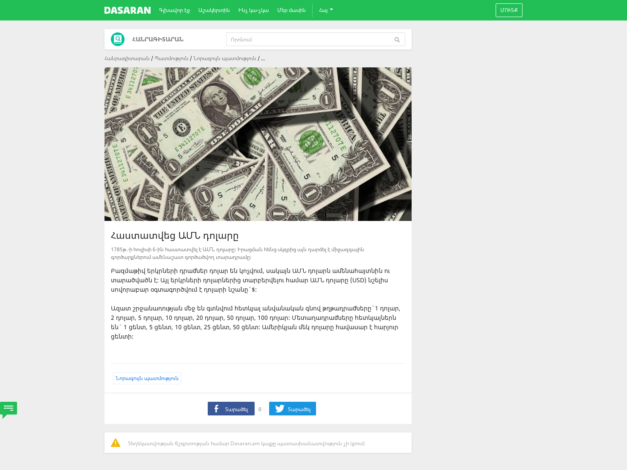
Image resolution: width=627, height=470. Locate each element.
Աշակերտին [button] (214, 10)
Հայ (324, 10)
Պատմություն (171, 58)
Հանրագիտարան (127, 58)
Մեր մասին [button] (291, 10)
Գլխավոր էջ (174, 10)
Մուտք (509, 10)
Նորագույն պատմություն (224, 58)
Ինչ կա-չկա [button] (253, 10)
